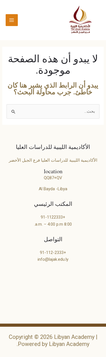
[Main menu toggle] (12, 20)
